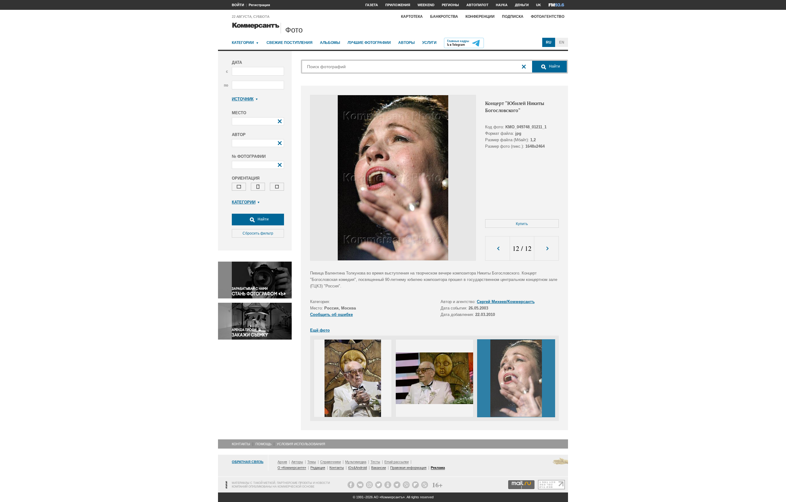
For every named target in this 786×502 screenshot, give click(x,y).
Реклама (438, 467)
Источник (243, 99)
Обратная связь (247, 462)
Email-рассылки (396, 462)
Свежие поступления (290, 43)
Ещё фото (320, 330)
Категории (243, 43)
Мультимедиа (355, 462)
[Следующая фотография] (546, 248)
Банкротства (444, 16)
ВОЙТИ (238, 5)
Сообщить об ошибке (331, 314)
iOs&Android (357, 467)
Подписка (512, 16)
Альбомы (330, 43)
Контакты (241, 444)
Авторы (406, 43)
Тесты (375, 462)
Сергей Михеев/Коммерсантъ (506, 301)
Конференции (480, 16)
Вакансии (378, 467)
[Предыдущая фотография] (497, 248)
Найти (263, 219)
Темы (311, 462)
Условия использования (301, 444)
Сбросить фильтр (258, 233)
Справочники (330, 462)
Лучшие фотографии (369, 43)
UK (538, 5)
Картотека (412, 16)
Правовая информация (408, 467)
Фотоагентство (547, 16)
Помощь (263, 444)
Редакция (317, 467)
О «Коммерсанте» (292, 467)
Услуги (429, 43)
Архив (282, 462)
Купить (522, 224)
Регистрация (259, 5)
